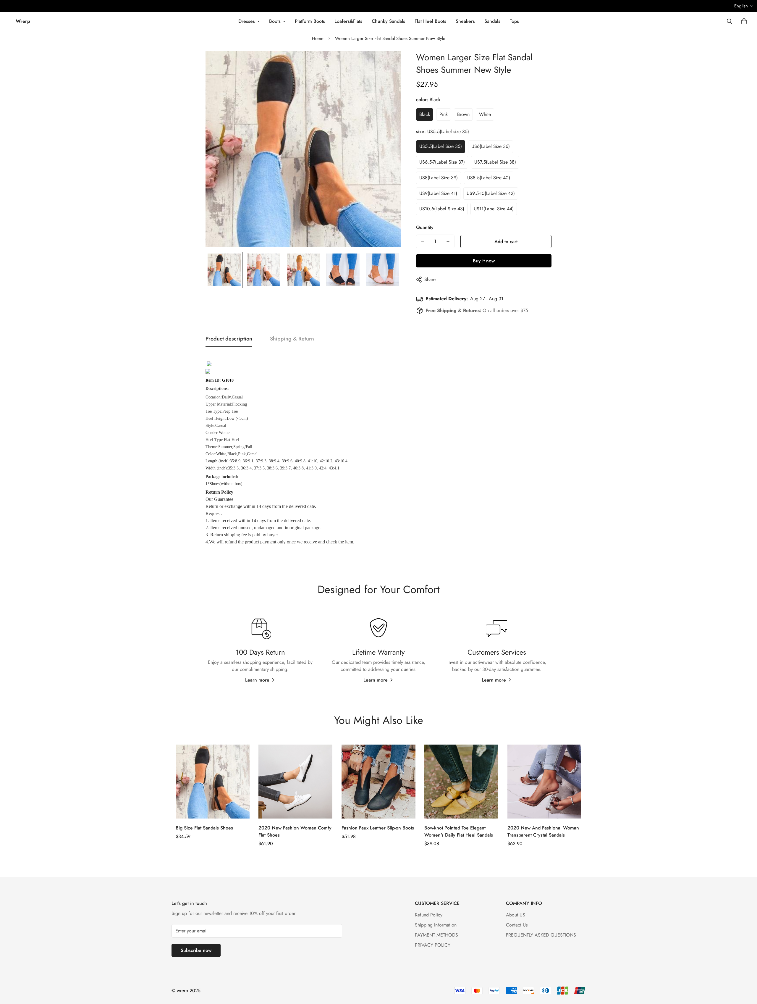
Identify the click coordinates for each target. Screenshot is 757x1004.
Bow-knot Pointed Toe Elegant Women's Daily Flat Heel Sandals (458, 831)
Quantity (425, 227)
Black (424, 114)
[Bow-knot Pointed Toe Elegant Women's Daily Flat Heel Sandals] (461, 782)
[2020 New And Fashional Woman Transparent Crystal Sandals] (544, 782)
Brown (463, 114)
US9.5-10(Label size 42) (491, 193)
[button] (744, 21)
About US (515, 914)
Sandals (492, 21)
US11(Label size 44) (494, 208)
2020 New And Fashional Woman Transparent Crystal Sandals (543, 831)
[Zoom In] (388, 63)
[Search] (729, 21)
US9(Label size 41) (438, 193)
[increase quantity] (448, 241)
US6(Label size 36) (490, 146)
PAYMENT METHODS (436, 935)
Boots (275, 21)
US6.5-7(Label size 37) (442, 162)
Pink (443, 114)
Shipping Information (436, 924)
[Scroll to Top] (745, 972)
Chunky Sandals (388, 21)
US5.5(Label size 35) (440, 146)
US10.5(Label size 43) (441, 208)
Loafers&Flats (348, 21)
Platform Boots (310, 21)
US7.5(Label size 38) (495, 162)
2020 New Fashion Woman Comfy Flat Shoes (294, 831)
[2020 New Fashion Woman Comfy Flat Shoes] (295, 782)
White (485, 114)
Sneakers (465, 21)
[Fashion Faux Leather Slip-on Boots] (378, 782)
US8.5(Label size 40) (488, 177)
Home (317, 38)
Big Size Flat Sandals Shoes (204, 827)
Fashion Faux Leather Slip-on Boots (378, 827)
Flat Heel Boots (430, 21)
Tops (514, 21)
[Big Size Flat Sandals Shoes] (213, 782)
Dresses (246, 21)
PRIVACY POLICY (432, 945)
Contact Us (517, 924)
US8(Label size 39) (438, 177)
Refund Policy (428, 914)
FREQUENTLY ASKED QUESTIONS (541, 935)
